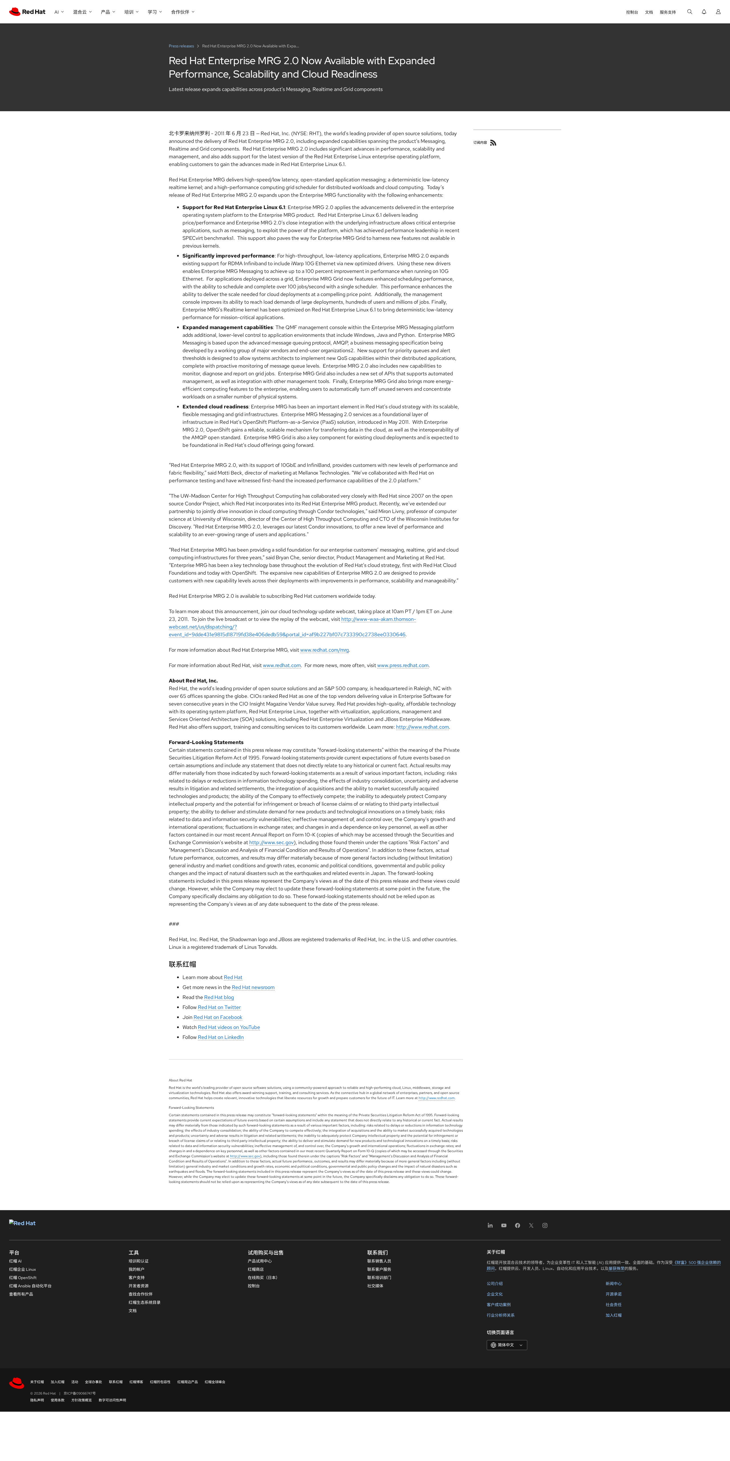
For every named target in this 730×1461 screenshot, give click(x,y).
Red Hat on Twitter (219, 1007)
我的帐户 (137, 1269)
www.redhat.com (282, 665)
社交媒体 (375, 1285)
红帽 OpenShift (22, 1277)
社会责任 (614, 1304)
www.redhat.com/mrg (324, 650)
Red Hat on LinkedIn (221, 1037)
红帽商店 (256, 1269)
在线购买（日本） (264, 1277)
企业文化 (495, 1294)
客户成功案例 (499, 1304)
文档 (649, 12)
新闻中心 (614, 1283)
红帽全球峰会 (215, 1382)
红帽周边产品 (187, 1382)
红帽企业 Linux (22, 1269)
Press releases (182, 45)
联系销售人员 (379, 1261)
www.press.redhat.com (403, 665)
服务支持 (668, 12)
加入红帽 (614, 1315)
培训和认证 (139, 1261)
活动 (74, 1382)
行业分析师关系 (501, 1315)
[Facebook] (517, 1227)
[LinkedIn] (490, 1227)
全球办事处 (93, 1382)
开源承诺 (614, 1294)
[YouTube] (503, 1227)
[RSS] (493, 142)
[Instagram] (545, 1227)
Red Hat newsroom (253, 987)
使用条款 (57, 1400)
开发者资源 (139, 1285)
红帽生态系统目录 (145, 1302)
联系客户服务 (379, 1269)
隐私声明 (37, 1400)
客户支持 (137, 1277)
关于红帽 (37, 1382)
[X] (531, 1227)
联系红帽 (116, 1382)
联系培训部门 (379, 1277)
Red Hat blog (219, 997)
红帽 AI (15, 1261)
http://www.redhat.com (422, 727)
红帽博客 (136, 1382)
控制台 (632, 12)
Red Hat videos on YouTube (229, 1027)
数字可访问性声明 (112, 1400)
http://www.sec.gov (271, 842)
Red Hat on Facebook (218, 1017)
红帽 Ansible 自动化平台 (30, 1285)
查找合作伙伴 (141, 1294)
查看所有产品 (21, 1294)
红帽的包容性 (160, 1382)
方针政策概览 (81, 1400)
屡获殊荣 (616, 1268)
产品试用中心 (260, 1261)
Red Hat (233, 977)
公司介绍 (495, 1283)
